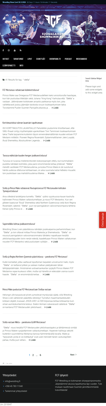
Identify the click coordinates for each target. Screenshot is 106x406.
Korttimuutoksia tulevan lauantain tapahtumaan (23, 122)
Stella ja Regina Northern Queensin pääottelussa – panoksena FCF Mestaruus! (35, 256)
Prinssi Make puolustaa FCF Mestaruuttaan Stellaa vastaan (27, 289)
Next (72, 354)
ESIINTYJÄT (40, 59)
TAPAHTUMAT (18, 59)
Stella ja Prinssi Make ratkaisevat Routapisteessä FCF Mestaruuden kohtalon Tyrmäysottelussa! (34, 189)
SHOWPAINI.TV (55, 59)
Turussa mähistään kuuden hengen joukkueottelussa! (25, 155)
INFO (21, 65)
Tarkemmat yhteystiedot (16, 391)
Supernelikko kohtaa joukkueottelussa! (19, 223)
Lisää (55, 107)
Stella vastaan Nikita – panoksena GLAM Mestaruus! (24, 322)
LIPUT (30, 59)
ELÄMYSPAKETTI (9, 65)
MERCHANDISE (81, 59)
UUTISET (6, 59)
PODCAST (68, 59)
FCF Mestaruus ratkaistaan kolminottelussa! (21, 89)
